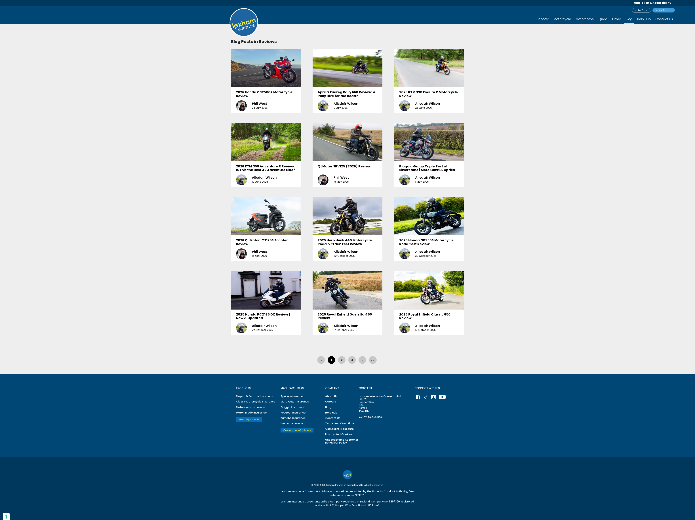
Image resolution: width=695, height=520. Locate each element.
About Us (331, 396)
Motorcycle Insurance (250, 407)
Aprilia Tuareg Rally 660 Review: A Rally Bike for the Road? (346, 94)
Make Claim (641, 10)
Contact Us (332, 418)
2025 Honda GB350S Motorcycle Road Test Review (426, 242)
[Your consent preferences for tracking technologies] (6, 516)
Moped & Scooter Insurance (254, 396)
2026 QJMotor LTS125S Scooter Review (262, 242)
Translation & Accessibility (651, 3)
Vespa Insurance (292, 423)
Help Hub (644, 19)
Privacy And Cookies (338, 434)
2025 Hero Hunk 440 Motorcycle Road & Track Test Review (345, 242)
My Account (665, 10)
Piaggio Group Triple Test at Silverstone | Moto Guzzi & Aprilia (427, 168)
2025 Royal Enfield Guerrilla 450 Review (345, 316)
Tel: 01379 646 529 (370, 417)
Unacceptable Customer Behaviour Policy (341, 441)
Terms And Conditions (340, 423)
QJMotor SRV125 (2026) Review (344, 166)
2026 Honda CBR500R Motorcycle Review (264, 94)
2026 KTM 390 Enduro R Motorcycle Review (428, 94)
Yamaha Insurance (293, 418)
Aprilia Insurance (292, 396)
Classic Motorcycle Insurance (255, 401)
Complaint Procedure (339, 429)
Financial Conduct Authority (389, 491)
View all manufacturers (297, 430)
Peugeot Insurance (293, 412)
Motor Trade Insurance (251, 412)
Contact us (664, 19)
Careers (330, 401)
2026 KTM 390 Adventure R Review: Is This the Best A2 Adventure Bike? (265, 168)
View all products (249, 419)
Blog (328, 407)
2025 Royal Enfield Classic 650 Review (424, 316)
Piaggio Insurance (292, 407)
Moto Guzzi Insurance (295, 401)
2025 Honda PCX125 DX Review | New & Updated (263, 316)
